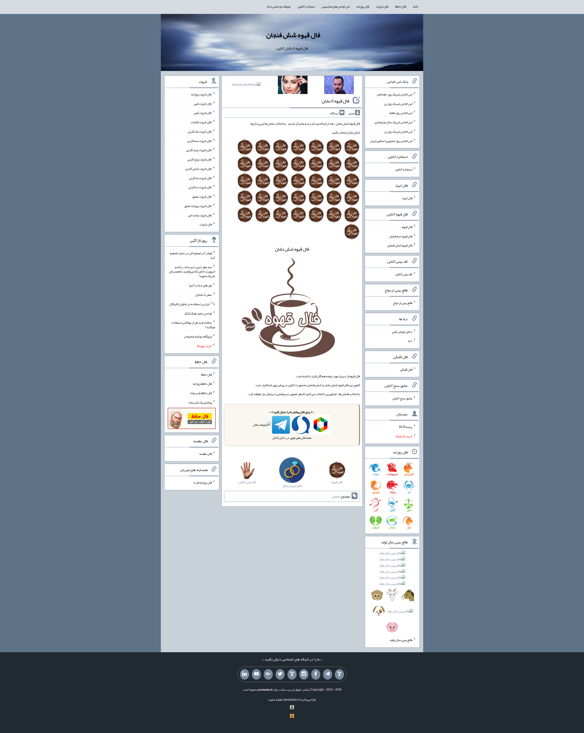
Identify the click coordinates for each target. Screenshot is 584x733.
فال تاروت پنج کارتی (200, 159)
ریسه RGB (405, 427)
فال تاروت (382, 6)
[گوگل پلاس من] (268, 674)
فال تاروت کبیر (202, 103)
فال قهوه (407, 227)
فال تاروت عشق (202, 196)
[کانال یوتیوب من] (256, 674)
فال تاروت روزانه (201, 94)
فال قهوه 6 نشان (335, 100)
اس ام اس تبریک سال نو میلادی (393, 122)
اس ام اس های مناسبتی (336, 6)
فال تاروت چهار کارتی (199, 150)
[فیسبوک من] (315, 674)
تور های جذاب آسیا (200, 285)
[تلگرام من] (327, 674)
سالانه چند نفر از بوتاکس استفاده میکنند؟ (193, 324)
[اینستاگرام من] (303, 674)
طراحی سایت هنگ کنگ (198, 313)
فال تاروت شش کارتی (198, 168)
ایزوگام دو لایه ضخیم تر (198, 336)
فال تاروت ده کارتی (200, 187)
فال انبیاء (407, 198)
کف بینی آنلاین (403, 274)
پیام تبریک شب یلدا (200, 402)
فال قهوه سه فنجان (400, 236)
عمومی (336, 496)
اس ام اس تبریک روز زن (398, 103)
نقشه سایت (275, 699)
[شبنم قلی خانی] (246, 85)
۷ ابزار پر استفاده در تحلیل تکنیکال (192, 304)
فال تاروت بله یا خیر (200, 215)
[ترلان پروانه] (293, 86)
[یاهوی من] (339, 674)
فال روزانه (363, 6)
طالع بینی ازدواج (402, 303)
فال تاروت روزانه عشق (198, 206)
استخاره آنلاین (306, 6)
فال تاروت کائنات (201, 122)
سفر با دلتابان (203, 294)
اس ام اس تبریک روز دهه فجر (394, 94)
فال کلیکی (406, 369)
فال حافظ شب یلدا (201, 393)
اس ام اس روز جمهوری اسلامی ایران (391, 140)
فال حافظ (400, 6)
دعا (410, 341)
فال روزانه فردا (202, 482)
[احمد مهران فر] (339, 86)
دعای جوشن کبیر (402, 331)
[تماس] (292, 674)
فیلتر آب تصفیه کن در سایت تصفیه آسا (192, 255)
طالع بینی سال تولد (401, 640)
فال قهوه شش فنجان (293, 35)
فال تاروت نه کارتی (200, 178)
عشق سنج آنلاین (402, 398)
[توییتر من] (280, 674)
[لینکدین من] (244, 674)
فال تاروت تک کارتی (200, 131)
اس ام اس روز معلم (401, 113)
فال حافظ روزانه (202, 383)
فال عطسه (205, 453)
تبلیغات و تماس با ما (279, 6)
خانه (415, 6)
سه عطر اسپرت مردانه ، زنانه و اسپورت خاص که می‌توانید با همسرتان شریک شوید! (192, 271)
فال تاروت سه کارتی (199, 140)
